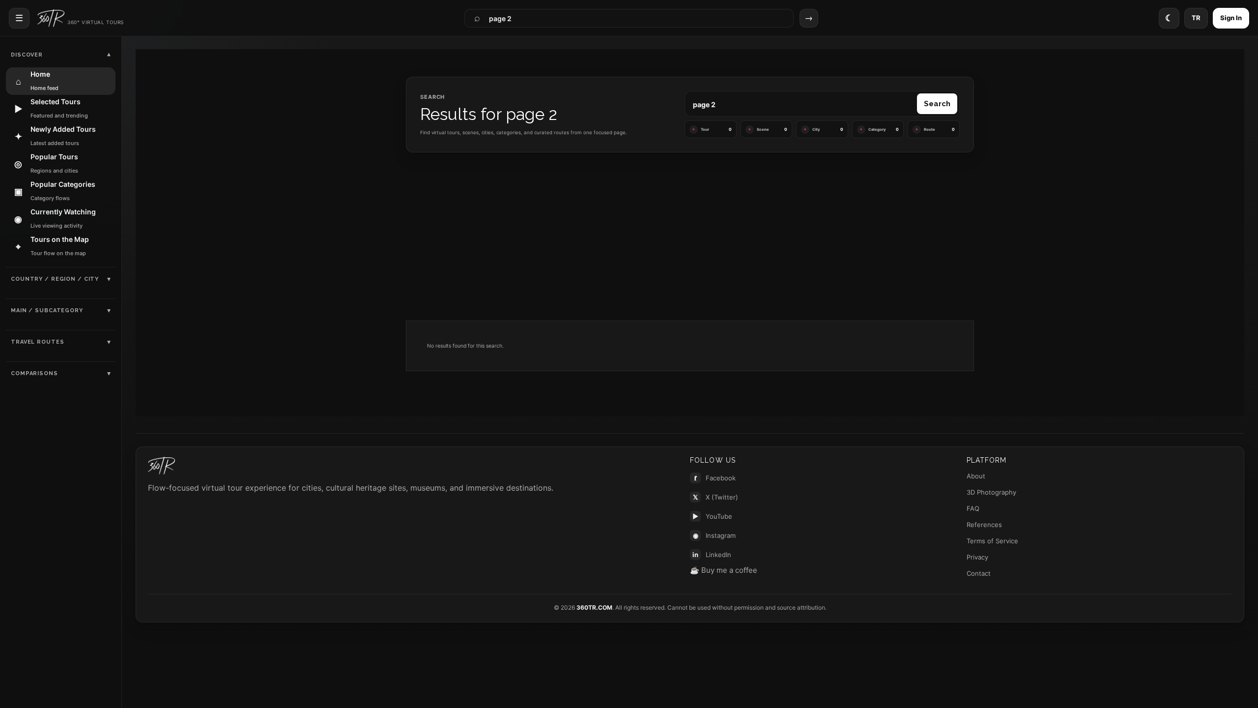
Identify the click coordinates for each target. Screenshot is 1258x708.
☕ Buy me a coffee (723, 570)
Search (937, 103)
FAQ (973, 508)
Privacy (977, 557)
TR (1196, 18)
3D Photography (991, 492)
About (976, 476)
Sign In (1231, 18)
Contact (979, 573)
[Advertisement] (690, 238)
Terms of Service (992, 541)
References (984, 525)
